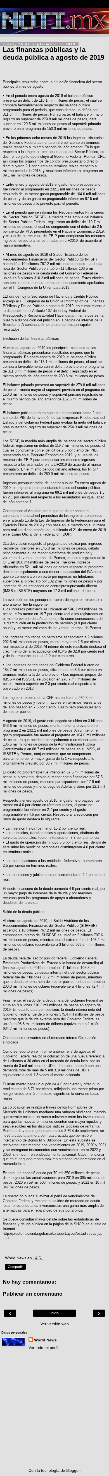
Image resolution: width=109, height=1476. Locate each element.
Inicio (55, 1313)
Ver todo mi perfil (43, 1347)
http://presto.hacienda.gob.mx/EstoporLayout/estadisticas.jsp (52, 1233)
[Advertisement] (54, 1409)
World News (45, 1340)
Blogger (73, 1470)
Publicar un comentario (33, 1294)
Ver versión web (55, 1324)
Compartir (15, 1267)
